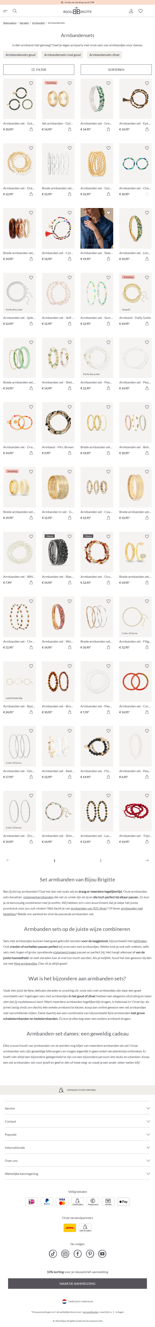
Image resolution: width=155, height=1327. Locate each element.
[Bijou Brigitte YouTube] (102, 1254)
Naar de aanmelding (77, 1283)
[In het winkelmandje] (31, 129)
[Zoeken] (14, 11)
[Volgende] (147, 860)
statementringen (64, 952)
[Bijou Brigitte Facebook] (77, 1254)
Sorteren (116, 69)
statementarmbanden (38, 897)
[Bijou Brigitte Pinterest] (89, 1254)
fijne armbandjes (25, 963)
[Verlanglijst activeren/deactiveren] (31, 83)
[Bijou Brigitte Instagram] (65, 1254)
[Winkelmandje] (150, 11)
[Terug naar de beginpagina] (77, 10)
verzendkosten (90, 1312)
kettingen (140, 941)
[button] (131, 11)
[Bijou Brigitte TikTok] (53, 1254)
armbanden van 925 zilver (89, 908)
